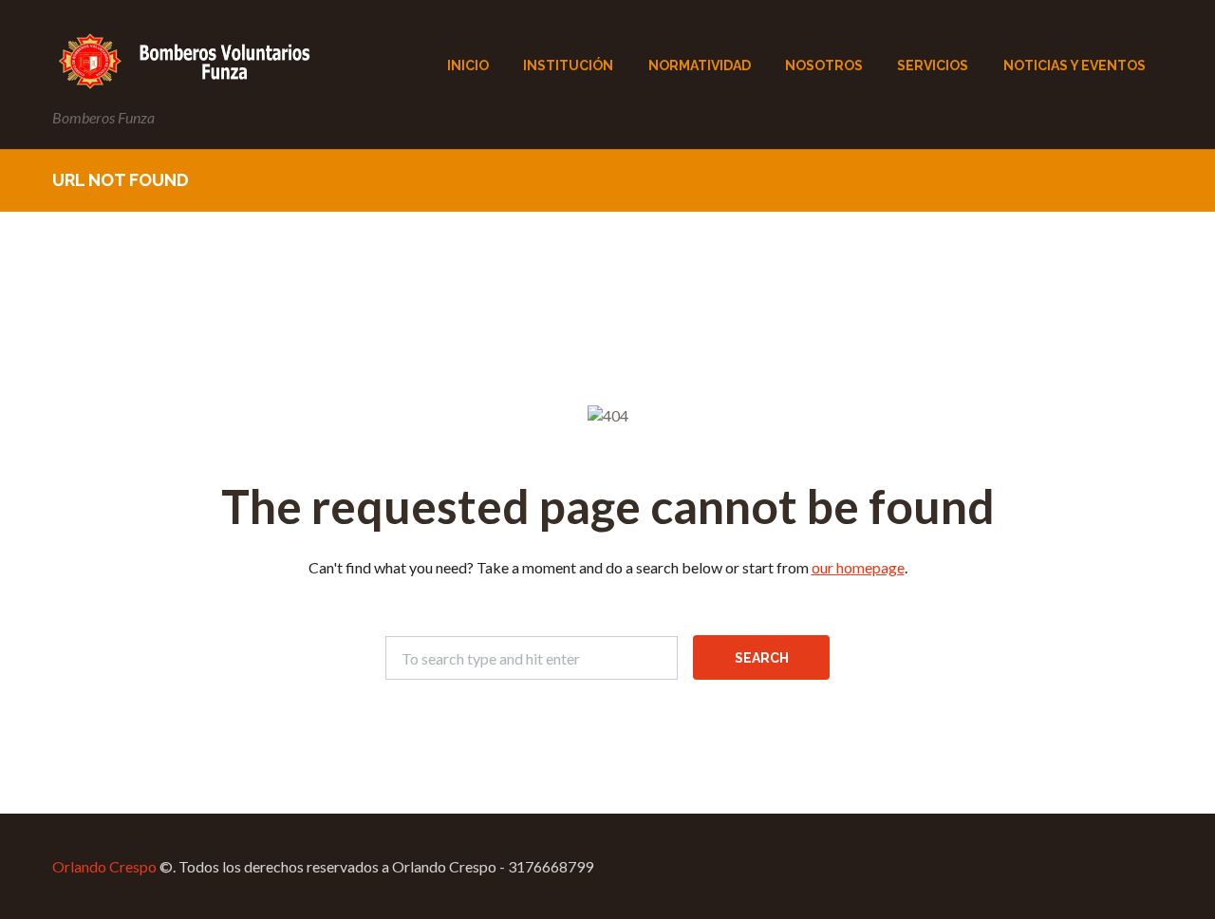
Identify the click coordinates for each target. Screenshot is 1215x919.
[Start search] (761, 657)
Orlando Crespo (104, 866)
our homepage (858, 567)
